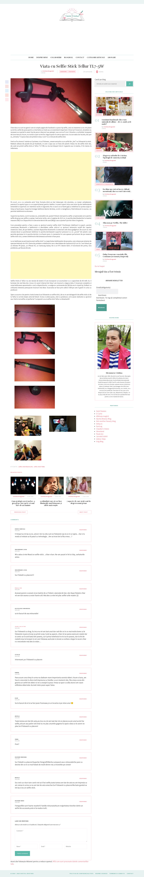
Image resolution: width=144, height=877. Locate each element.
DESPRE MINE (42, 57)
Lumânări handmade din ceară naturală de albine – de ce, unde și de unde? (116, 122)
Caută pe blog (100, 79)
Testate (72, 71)
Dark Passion (101, 411)
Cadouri (63, 71)
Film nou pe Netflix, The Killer (115, 223)
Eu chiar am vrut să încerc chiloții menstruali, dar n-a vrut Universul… (117, 190)
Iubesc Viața (101, 439)
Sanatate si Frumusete (104, 184)
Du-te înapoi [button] (99, 266)
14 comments (87, 72)
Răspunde (83, 529)
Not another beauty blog (106, 421)
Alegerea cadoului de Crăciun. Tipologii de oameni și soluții (115, 157)
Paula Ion (18, 588)
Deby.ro (99, 424)
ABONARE (112, 57)
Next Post (84, 512)
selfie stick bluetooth (25, 467)
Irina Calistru (20, 626)
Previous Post (20, 512)
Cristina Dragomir (48, 71)
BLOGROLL (68, 57)
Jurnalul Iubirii (101, 436)
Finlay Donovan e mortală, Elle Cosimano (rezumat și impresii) (115, 255)
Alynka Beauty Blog (103, 419)
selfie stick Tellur (39, 467)
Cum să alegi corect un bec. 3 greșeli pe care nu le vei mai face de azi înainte (23, 503)
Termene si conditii (117, 873)
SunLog (99, 426)
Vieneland (100, 431)
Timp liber (100, 218)
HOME (31, 57)
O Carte (99, 413)
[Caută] (129, 83)
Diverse (99, 115)
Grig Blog (99, 441)
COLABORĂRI (55, 57)
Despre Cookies (101, 873)
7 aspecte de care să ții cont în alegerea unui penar (79, 502)
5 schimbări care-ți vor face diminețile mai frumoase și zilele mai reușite (51, 503)
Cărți (98, 249)
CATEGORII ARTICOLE (96, 57)
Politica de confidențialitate (81, 873)
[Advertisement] (72, 40)
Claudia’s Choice (102, 429)
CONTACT (80, 57)
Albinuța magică (102, 416)
